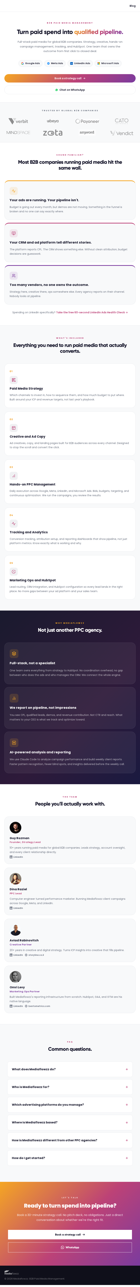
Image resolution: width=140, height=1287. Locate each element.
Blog (133, 6)
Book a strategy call (68, 78)
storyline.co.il (36, 955)
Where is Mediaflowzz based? (34, 1122)
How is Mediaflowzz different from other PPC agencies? (54, 1140)
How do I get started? (28, 1158)
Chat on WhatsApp (72, 90)
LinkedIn (18, 856)
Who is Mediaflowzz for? (30, 1087)
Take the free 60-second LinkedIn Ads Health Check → (92, 312)
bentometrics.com (39, 1006)
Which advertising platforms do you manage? (48, 1105)
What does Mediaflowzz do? (34, 1069)
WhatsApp (72, 1247)
